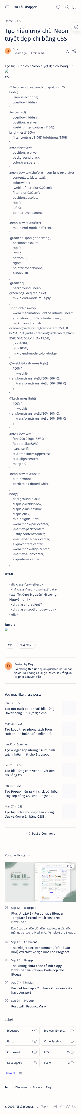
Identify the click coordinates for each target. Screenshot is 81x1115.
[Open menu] (7, 7)
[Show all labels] (13, 1073)
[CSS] (10, 645)
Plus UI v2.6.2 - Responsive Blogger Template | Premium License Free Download (37, 918)
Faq (48, 1087)
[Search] (58, 7)
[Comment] (30, 942)
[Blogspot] (30, 907)
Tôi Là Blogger (25, 7)
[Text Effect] (26, 645)
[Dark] (66, 7)
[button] (70, 866)
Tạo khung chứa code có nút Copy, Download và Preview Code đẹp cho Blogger (37, 970)
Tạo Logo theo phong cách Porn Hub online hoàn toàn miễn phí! (28, 732)
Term (8, 1087)
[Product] (29, 1000)
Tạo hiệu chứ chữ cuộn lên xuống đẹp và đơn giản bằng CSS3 (29, 814)
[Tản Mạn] (28, 982)
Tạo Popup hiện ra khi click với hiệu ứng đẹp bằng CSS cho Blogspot (31, 794)
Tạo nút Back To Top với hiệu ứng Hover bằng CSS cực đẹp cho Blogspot (29, 711)
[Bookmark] (74, 7)
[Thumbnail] (69, 708)
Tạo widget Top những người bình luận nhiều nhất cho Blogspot (30, 752)
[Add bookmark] (67, 51)
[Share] (74, 51)
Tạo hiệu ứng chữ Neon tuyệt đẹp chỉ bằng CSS (30, 773)
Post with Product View (28, 1006)
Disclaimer (22, 1087)
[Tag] (19, 703)
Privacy (37, 1087)
